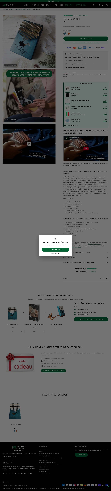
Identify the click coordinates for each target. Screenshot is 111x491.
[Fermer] (70, 237)
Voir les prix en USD (55, 249)
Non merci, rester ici (55, 253)
